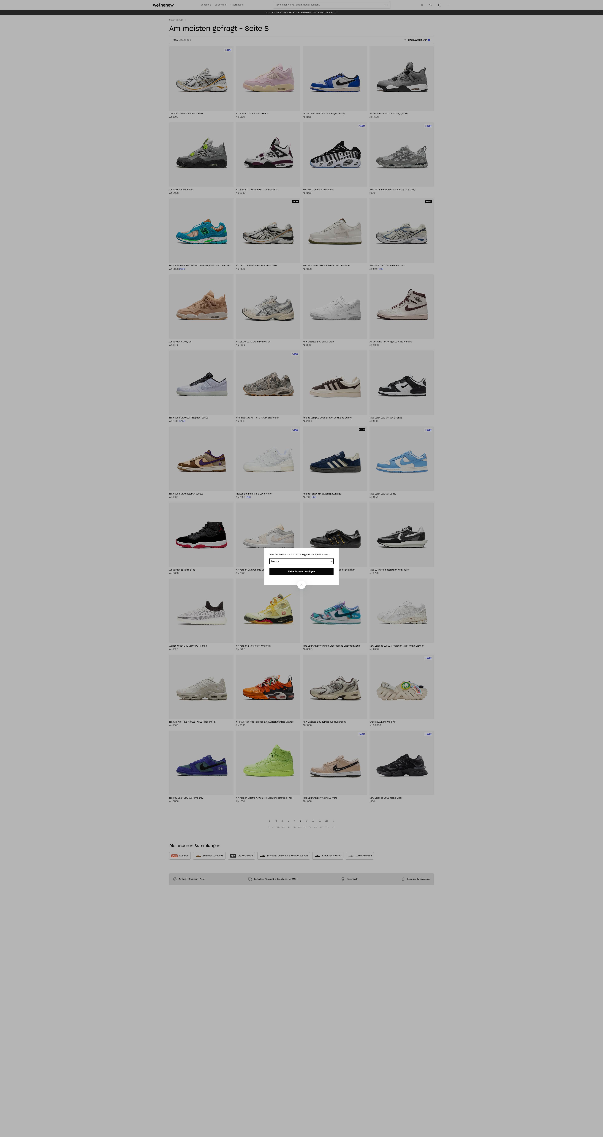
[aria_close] (301, 585)
